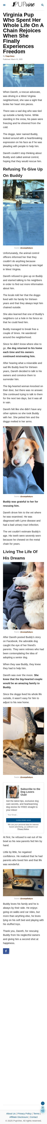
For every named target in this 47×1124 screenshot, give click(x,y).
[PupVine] (23, 5)
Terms (36, 1113)
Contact (34, 1117)
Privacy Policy (24, 1113)
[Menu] (4, 5)
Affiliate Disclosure (18, 1117)
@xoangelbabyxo (26, 248)
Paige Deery (10, 56)
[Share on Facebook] (6, 951)
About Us (11, 1113)
